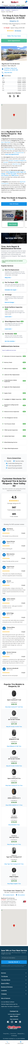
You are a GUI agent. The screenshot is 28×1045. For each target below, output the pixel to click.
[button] (14, 115)
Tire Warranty (14, 1035)
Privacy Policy (17, 966)
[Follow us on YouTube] (16, 1022)
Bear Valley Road (5, 142)
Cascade (5, 162)
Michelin (11, 160)
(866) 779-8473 (14, 1016)
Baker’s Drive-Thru (9, 149)
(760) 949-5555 (8, 72)
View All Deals (14, 204)
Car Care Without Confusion (7, 1002)
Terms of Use (13, 1033)
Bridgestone (22, 160)
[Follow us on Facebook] (8, 1022)
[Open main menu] (2, 2)
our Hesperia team (19, 152)
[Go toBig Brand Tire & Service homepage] (14, 2)
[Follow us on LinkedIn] (20, 1022)
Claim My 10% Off (13, 962)
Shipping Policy (21, 1033)
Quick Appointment (14, 40)
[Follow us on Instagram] (12, 1022)
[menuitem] (14, 901)
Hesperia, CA (15, 10)
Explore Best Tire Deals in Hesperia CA (10, 1006)
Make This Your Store (14, 36)
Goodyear (16, 160)
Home (2, 10)
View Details (13, 224)
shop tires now (16, 164)
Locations (8, 10)
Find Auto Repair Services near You (9, 1004)
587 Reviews (18, 30)
